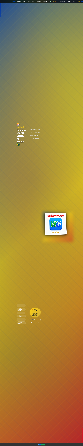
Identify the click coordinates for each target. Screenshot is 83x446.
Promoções (45, 1)
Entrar (74, 1)
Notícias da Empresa (62, 1)
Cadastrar (43, 444)
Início (14, 1)
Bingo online (19, 1)
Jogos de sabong (38, 1)
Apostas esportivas (30, 1)
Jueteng (23, 1)
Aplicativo (69, 1)
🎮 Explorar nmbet (34, 320)
